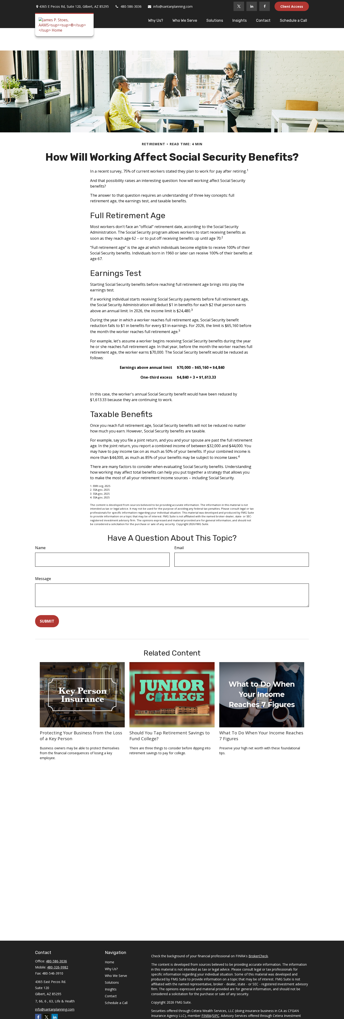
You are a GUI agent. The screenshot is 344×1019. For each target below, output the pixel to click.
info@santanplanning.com (173, 6)
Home (109, 962)
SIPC (215, 1015)
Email (179, 547)
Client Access (291, 6)
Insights (111, 989)
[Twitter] (239, 6)
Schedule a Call (116, 1003)
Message (43, 578)
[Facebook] (264, 6)
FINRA (206, 1015)
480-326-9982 (57, 967)
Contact (111, 996)
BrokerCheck (258, 956)
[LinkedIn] (251, 6)
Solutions (112, 982)
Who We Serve (116, 975)
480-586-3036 (131, 6)
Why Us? (111, 969)
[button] (155, 20)
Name (40, 547)
